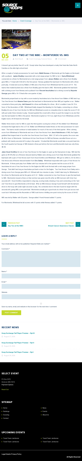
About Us (46, 415)
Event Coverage (34, 59)
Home (5, 408)
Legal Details (6, 454)
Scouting (6, 415)
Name (4, 271)
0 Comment (62, 59)
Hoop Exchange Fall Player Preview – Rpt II (18, 343)
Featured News (46, 59)
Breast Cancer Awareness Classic (61, 224)
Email (4, 282)
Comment (6, 249)
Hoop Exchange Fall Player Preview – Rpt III (18, 333)
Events (45, 411)
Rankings (6, 411)
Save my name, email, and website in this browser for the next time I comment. (29, 307)
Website (4, 292)
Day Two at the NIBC (15, 224)
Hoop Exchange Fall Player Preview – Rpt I (18, 352)
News (44, 408)
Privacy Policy (16, 454)
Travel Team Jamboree (11, 438)
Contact (6, 418)
